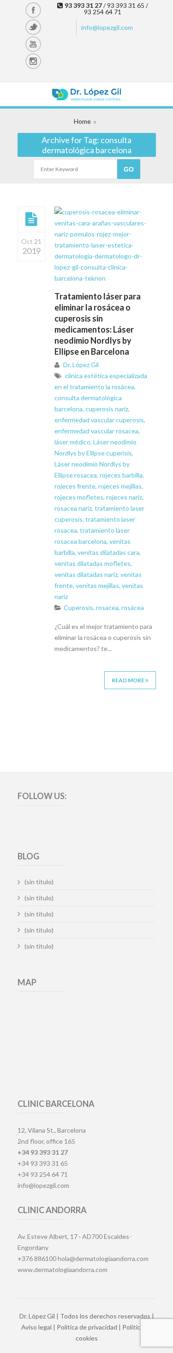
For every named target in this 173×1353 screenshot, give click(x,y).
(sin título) (39, 882)
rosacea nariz (73, 508)
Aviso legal (36, 1327)
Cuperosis (78, 607)
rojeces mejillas (120, 486)
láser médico (72, 442)
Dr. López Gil (81, 364)
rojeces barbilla (121, 475)
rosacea (107, 607)
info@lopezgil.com (107, 27)
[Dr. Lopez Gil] (87, 95)
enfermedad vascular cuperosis (99, 420)
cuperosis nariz (106, 409)
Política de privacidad (87, 1327)
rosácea (132, 607)
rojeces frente (74, 486)
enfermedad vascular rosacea (96, 431)
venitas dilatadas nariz (86, 574)
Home (82, 121)
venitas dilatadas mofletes (92, 563)
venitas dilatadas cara (108, 552)
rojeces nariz (124, 497)
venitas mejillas (97, 585)
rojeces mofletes (78, 497)
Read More (128, 680)
